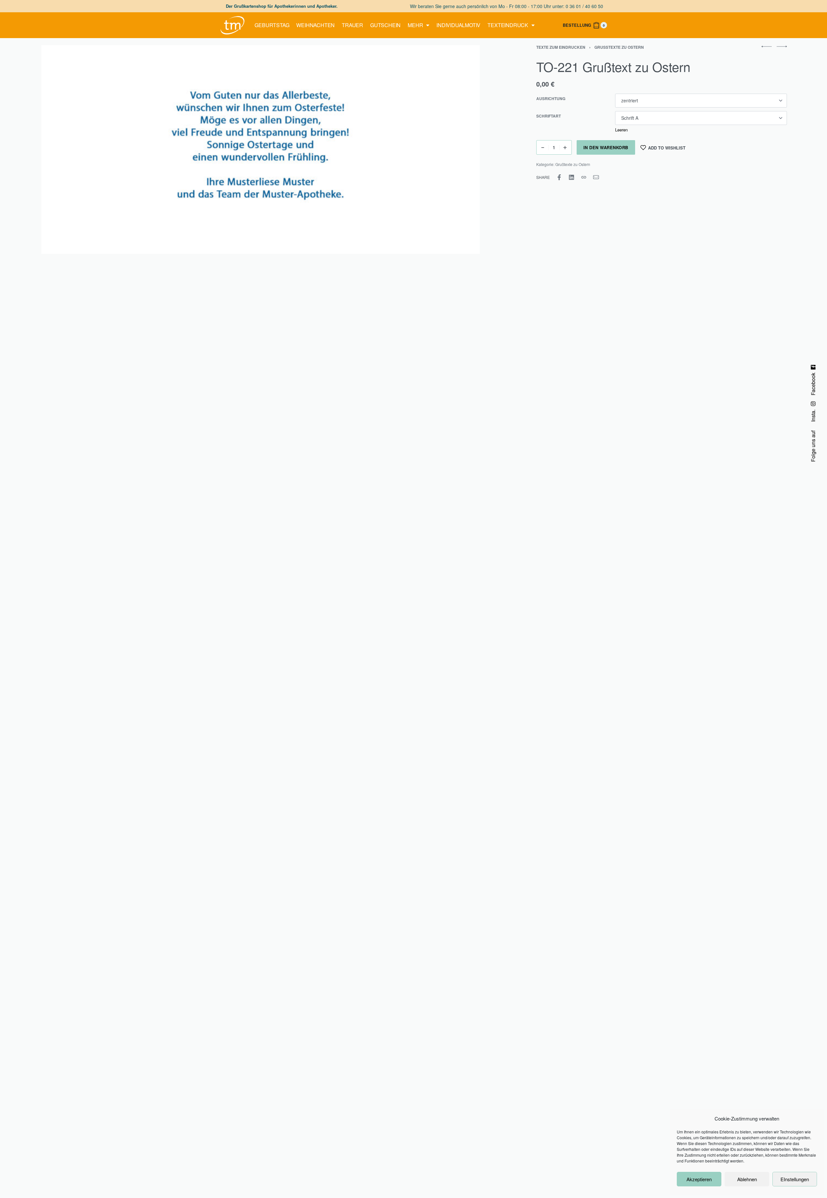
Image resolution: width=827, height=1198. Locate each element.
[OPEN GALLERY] (260, 149)
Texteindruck (507, 25)
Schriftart (548, 116)
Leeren (621, 130)
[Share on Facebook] (559, 177)
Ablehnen (747, 1179)
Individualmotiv (458, 25)
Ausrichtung (550, 98)
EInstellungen (794, 1179)
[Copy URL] (584, 177)
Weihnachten (315, 25)
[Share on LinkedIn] (571, 177)
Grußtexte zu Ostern (619, 47)
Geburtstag (272, 25)
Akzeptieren (699, 1179)
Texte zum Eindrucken (560, 47)
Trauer (352, 25)
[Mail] (596, 177)
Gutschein (385, 25)
